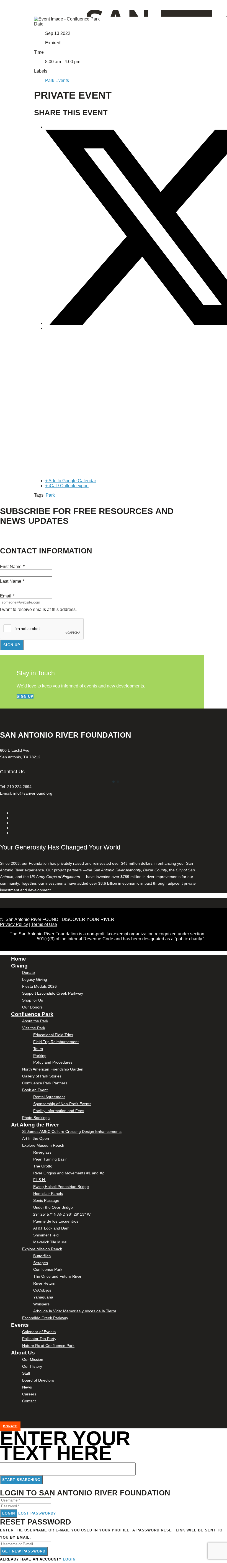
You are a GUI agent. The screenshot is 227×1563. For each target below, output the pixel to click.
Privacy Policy (14, 924)
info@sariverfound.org (32, 793)
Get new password (23, 1551)
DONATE (10, 1426)
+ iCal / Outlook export (67, 485)
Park (50, 495)
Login (8, 1513)
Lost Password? (37, 1513)
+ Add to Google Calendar (70, 480)
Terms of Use (44, 924)
